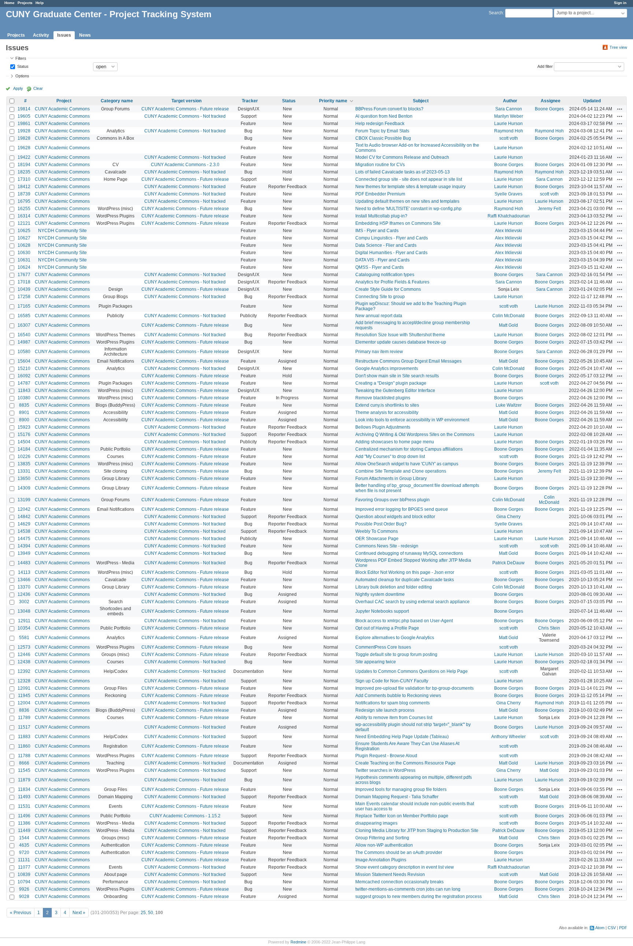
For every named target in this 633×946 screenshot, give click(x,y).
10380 (24, 397)
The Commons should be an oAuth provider (398, 852)
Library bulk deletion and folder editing (393, 587)
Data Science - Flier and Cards (386, 245)
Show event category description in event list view (404, 867)
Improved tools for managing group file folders (401, 789)
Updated (592, 100)
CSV (612, 927)
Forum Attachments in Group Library (391, 478)
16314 (24, 216)
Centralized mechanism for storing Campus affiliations (409, 449)
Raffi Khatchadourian (509, 216)
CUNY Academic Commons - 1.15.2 (185, 815)
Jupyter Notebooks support (382, 611)
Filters (20, 58)
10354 (24, 628)
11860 (24, 746)
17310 (24, 179)
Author (510, 100)
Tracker (250, 100)
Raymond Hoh (508, 130)
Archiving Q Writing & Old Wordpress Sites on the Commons (414, 434)
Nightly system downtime (380, 594)
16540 (24, 334)
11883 (24, 736)
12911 (24, 620)
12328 (24, 680)
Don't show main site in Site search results (397, 375)
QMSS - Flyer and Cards (379, 267)
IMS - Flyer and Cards (377, 230)
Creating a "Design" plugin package (390, 383)
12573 (24, 647)
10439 (24, 289)
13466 (24, 579)
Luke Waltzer (509, 405)
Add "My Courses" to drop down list (390, 456)
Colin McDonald (508, 315)
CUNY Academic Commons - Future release (185, 108)
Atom (599, 927)
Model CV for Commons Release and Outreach (402, 157)
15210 (24, 368)
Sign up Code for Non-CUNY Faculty (391, 680)
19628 (24, 147)
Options (22, 76)
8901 (24, 412)
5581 (24, 637)
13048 (24, 611)
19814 (24, 108)
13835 (24, 463)
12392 (24, 671)
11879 (24, 779)
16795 (24, 201)
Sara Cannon (508, 108)
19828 (24, 138)
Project (63, 100)
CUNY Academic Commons (62, 108)
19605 (24, 116)
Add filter (545, 66)
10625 (24, 230)
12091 (24, 688)
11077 (24, 867)
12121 (24, 223)
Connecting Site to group (380, 296)
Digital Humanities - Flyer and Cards (391, 252)
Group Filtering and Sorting (382, 837)
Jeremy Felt (549, 208)
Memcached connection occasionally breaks (399, 881)
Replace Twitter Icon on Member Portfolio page (401, 815)
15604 (24, 361)
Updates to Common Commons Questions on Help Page (411, 671)
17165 (24, 306)
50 (150, 912)
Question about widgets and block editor (395, 516)
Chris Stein (549, 628)
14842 (24, 516)
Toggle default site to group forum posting (396, 654)
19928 (24, 130)
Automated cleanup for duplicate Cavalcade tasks (404, 579)
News (85, 35)
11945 (24, 695)
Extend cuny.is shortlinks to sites (387, 405)
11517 (24, 727)
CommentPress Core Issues (383, 647)
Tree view (618, 47)
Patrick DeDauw (508, 562)
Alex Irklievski (508, 230)
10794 (24, 881)
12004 (24, 702)
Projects (25, 3)
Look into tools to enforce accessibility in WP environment (412, 419)
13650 (24, 478)
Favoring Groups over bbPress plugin (392, 499)
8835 (24, 405)
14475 (24, 538)
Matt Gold (508, 325)
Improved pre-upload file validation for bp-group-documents (414, 688)
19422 (24, 157)
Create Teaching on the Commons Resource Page (405, 763)
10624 (24, 267)
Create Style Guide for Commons (388, 289)
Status (22, 66)
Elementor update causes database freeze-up (400, 342)
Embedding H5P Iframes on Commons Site (398, 223)
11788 (24, 755)
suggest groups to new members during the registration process (418, 896)
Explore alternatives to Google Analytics (394, 637)
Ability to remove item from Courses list (393, 717)
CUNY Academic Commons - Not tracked (185, 116)
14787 (24, 383)
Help (40, 3)
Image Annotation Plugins (380, 859)
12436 (24, 594)
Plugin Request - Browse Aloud (386, 755)
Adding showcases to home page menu (394, 441)
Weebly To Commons (376, 531)
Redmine (298, 942)
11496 (24, 815)
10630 (24, 252)
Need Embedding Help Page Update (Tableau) (402, 736)
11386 (24, 823)
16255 (24, 208)
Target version (186, 100)
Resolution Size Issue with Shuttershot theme (400, 334)
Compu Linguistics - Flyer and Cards (391, 238)
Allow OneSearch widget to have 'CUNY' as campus (406, 463)
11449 (24, 830)
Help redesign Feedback (379, 123)
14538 (24, 531)
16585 (24, 315)
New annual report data (378, 315)
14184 (24, 449)
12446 (24, 654)
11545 (24, 770)
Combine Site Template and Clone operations (400, 471)
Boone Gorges (549, 108)
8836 (24, 710)
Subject (421, 100)
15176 (24, 434)
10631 (24, 260)
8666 (24, 763)
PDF (623, 927)
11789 (24, 717)
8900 (24, 419)
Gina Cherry (508, 516)
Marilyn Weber (508, 116)
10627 (24, 238)
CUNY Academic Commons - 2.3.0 (185, 164)
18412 (24, 186)
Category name (117, 100)
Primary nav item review (379, 351)
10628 (24, 245)
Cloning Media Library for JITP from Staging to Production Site (416, 830)
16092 (24, 375)
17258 (24, 296)
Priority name (333, 100)
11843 (24, 390)
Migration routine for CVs (380, 164)
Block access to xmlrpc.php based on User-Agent (404, 620)
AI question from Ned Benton (383, 116)
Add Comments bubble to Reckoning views (398, 695)
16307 (24, 325)
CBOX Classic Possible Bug (383, 138)
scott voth (508, 138)
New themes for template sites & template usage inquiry (410, 186)
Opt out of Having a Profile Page (387, 628)
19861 (24, 123)
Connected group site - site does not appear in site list (408, 179)
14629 (24, 524)
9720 (24, 852)
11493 (24, 796)
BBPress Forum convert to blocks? (389, 108)
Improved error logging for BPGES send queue (401, 509)
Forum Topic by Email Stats (382, 130)
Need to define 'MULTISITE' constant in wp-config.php (408, 208)
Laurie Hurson (508, 123)
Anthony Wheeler (508, 736)
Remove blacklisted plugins (382, 397)
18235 (24, 172)
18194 (24, 164)
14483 (24, 562)
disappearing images (376, 823)
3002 (24, 601)
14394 (24, 546)
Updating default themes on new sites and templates (407, 201)
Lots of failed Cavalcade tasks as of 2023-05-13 (402, 172)
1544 (24, 837)
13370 (24, 587)
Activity (41, 35)
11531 (24, 806)
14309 (24, 488)
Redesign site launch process (384, 710)
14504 (24, 441)
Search (496, 12)
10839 (24, 874)
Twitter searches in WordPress (385, 770)
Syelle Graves (508, 194)
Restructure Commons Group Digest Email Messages (408, 361)
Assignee (550, 100)
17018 (24, 282)
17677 (24, 274)
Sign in (620, 3)
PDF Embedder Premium (380, 194)
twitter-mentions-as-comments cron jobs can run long (407, 889)
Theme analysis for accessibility (386, 412)
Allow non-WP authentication (384, 845)
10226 (24, 456)
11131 (24, 859)
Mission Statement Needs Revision (390, 874)
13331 (24, 471)
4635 (24, 845)
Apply (18, 88)
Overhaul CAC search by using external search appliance (412, 601)
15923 (24, 427)
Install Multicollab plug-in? (381, 216)
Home (9, 3)
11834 (24, 789)
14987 (24, 342)
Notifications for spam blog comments (392, 702)
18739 (24, 194)
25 (143, 912)
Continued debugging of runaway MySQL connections (409, 553)
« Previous (20, 912)
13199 (24, 499)
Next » (79, 912)
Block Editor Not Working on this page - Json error (404, 572)
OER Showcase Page (377, 538)
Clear (38, 88)
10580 (24, 351)
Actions (620, 109)
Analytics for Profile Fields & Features (392, 282)
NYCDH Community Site (62, 230)
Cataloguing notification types (384, 274)
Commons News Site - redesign (386, 546)
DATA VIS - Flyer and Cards (382, 260)
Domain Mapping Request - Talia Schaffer (396, 796)
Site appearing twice (375, 661)
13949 (24, 553)
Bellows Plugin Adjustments (382, 427)
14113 (24, 572)
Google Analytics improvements (386, 368)
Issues (64, 35)
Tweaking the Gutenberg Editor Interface (395, 390)
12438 (24, 661)
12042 (24, 509)
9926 (24, 889)
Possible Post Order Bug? (381, 524)
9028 (24, 896)
